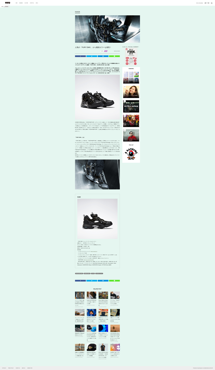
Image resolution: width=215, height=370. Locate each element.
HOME (2, 6)
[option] (131, 154)
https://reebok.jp (94, 251)
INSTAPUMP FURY (79, 273)
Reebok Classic (87, 273)
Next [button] (138, 154)
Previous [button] (123, 154)
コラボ (93, 273)
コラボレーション (99, 273)
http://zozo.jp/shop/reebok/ (89, 259)
